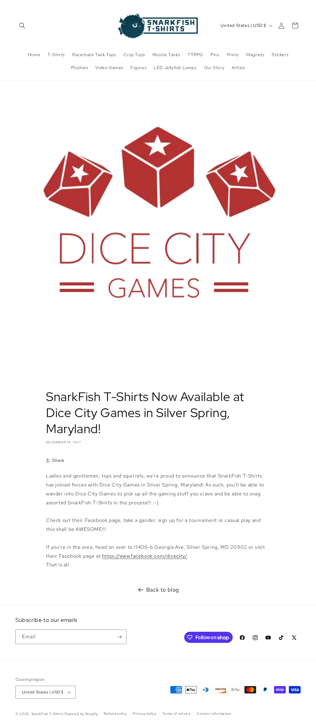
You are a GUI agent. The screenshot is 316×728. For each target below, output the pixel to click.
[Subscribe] (119, 637)
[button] (22, 25)
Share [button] (58, 460)
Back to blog (162, 589)
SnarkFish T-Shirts (47, 714)
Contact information (214, 713)
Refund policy (115, 713)
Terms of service (176, 713)
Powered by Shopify (81, 714)
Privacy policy (144, 713)
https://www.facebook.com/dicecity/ (144, 556)
